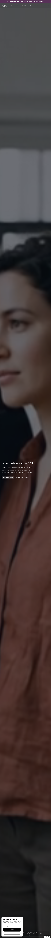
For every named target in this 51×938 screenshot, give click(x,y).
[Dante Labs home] (4, 6)
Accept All (12, 929)
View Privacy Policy (6, 926)
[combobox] (47, 937)
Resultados (47, 5)
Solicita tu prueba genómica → (23, 477)
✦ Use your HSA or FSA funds (13, 1)
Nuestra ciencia (40, 5)
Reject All (12, 932)
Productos (32, 5)
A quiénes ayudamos (15, 5)
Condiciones (25, 5)
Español (45, 936)
